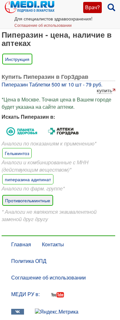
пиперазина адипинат (28, 179)
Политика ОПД (28, 260)
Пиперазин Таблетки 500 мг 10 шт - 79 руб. (52, 84)
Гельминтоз (17, 153)
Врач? (92, 7)
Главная (21, 244)
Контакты (53, 244)
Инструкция (17, 59)
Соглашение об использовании (43, 25)
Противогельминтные (27, 200)
